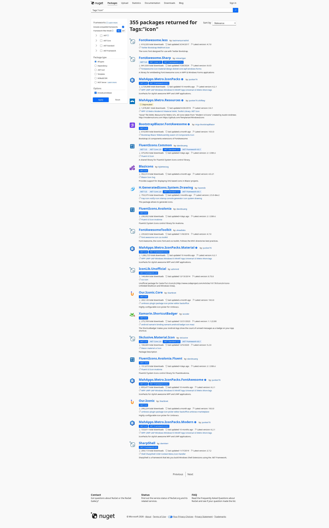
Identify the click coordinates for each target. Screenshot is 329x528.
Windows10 (169, 90)
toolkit (165, 237)
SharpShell (147, 443)
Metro (199, 90)
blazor (144, 348)
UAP (153, 90)
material (151, 348)
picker (171, 303)
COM (158, 454)
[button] (107, 22)
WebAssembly (163, 135)
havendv (202, 187)
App (183, 90)
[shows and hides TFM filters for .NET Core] (96, 40)
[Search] (235, 10)
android (144, 324)
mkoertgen (181, 58)
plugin (153, 303)
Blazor (153, 135)
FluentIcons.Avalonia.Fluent (160, 358)
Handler (182, 454)
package (159, 303)
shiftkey (201, 100)
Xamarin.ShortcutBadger (158, 313)
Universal (189, 90)
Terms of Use (159, 516)
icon (156, 68)
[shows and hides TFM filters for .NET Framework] (96, 50)
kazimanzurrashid (181, 40)
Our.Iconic (147, 400)
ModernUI (159, 111)
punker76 (193, 79)
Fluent (144, 156)
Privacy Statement (204, 516)
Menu (171, 454)
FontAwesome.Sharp (155, 57)
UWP (148, 90)
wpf (185, 68)
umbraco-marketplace (199, 411)
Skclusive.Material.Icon (157, 337)
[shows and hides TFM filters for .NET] (96, 35)
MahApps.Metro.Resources (159, 100)
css (160, 237)
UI (195, 90)
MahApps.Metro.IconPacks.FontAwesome (171, 379)
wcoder (186, 314)
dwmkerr (164, 443)
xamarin (152, 324)
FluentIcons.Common (155, 145)
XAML (174, 111)
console (170, 198)
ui (156, 348)
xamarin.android (171, 324)
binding (160, 324)
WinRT (178, 90)
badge (182, 324)
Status (145, 495)
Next (190, 474)
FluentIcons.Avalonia (155, 208)
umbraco (145, 303)
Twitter (144, 47)
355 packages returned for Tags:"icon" (163, 25)
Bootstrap (152, 47)
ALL (119, 31)
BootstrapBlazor (207, 124)
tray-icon (145, 198)
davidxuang (182, 145)
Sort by (207, 22)
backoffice (184, 303)
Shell (143, 454)
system (191, 198)
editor (176, 303)
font (143, 237)
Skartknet (172, 292)
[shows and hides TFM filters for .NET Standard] (96, 45)
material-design (165, 68)
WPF (143, 90)
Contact (96, 495)
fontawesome (147, 68)
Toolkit (181, 111)
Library (187, 111)
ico (142, 279)
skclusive (184, 337)
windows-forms (194, 68)
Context (164, 454)
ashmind (175, 269)
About (148, 516)
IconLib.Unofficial (152, 268)
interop (163, 198)
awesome (149, 237)
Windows (159, 90)
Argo (197, 124)
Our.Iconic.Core (151, 292)
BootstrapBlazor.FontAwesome (163, 124)
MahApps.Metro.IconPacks (159, 79)
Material (167, 111)
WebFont (161, 47)
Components (184, 135)
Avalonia (158, 219)
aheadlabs (181, 230)
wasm (172, 135)
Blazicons (146, 166)
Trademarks (220, 516)
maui (192, 324)
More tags (207, 90)
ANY (123, 31)
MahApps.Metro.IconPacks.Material (166, 247)
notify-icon (154, 198)
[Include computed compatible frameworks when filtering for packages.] (123, 27)
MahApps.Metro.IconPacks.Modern (166, 421)
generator (178, 198)
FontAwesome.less (153, 40)
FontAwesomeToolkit (155, 229)
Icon (168, 47)
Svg (153, 177)
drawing (198, 198)
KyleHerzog (163, 166)
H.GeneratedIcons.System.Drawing (166, 187)
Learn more (112, 22)
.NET (193, 111)
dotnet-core (178, 68)
